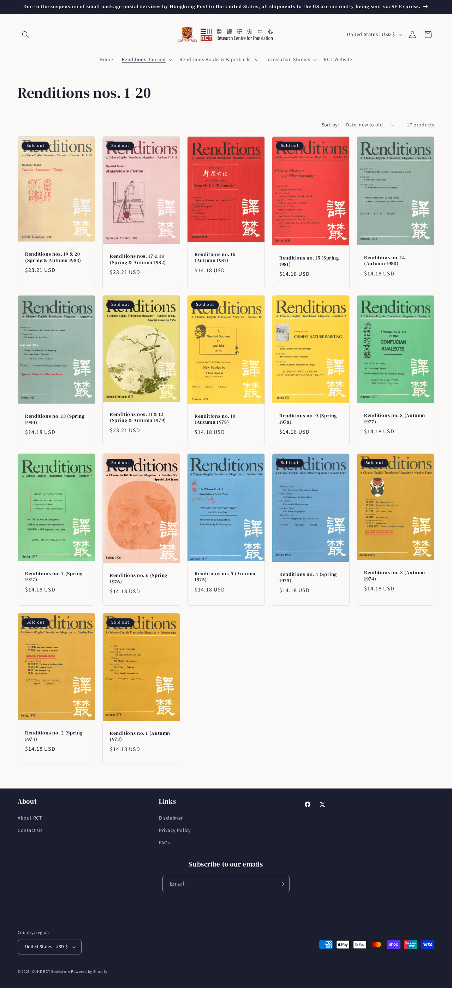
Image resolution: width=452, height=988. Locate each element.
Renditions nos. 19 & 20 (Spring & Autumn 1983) (53, 257)
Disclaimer (171, 818)
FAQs (164, 842)
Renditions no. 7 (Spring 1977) (54, 577)
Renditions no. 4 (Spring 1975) (308, 578)
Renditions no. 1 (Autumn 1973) (140, 736)
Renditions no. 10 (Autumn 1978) (215, 419)
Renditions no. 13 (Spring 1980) (55, 419)
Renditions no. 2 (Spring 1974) (54, 736)
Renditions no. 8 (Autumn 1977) (394, 418)
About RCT (30, 818)
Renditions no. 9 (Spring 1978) (308, 419)
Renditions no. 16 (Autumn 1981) (215, 257)
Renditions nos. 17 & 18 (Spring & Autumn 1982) (138, 259)
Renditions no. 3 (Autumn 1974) (394, 576)
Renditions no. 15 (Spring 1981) (309, 261)
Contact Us (30, 830)
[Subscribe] (281, 884)
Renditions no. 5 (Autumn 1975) (225, 577)
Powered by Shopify (89, 971)
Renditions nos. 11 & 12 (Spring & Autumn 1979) (138, 417)
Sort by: (330, 125)
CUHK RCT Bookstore (51, 971)
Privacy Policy (175, 830)
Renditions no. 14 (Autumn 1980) (384, 260)
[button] (25, 34)
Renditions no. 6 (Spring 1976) (138, 579)
